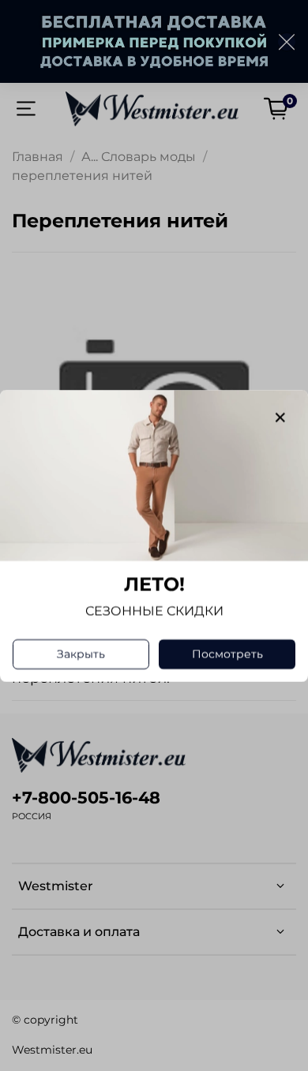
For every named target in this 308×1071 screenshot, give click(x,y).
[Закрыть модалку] (280, 418)
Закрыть (81, 653)
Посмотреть (227, 653)
